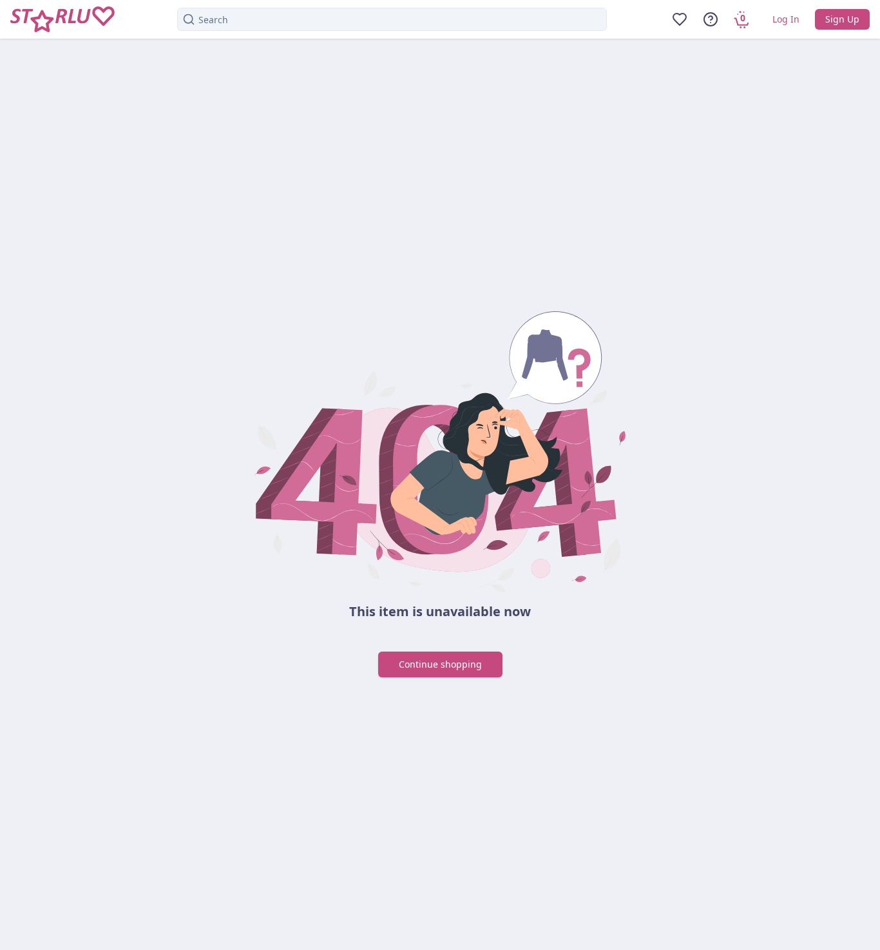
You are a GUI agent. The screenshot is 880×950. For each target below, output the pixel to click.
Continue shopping (440, 664)
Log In (785, 19)
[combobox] (392, 19)
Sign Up (842, 19)
